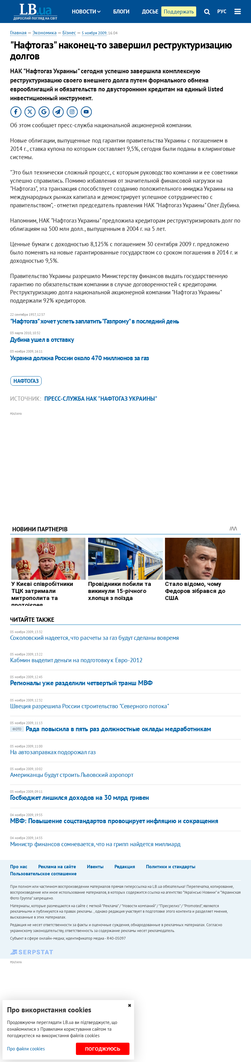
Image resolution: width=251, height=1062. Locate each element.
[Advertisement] (125, 460)
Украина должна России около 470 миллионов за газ (79, 358)
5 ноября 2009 (94, 33)
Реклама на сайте (57, 866)
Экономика (44, 32)
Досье (150, 11)
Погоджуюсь (102, 1049)
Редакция (124, 866)
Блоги (121, 11)
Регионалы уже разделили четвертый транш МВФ (81, 682)
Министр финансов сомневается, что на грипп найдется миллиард (95, 844)
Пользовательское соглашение (43, 873)
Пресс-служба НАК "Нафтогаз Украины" (100, 398)
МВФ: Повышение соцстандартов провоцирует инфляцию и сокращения (114, 820)
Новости (84, 11)
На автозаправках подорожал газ (53, 752)
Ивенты (95, 866)
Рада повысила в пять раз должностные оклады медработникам (112, 728)
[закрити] (129, 1005)
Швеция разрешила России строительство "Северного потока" (89, 706)
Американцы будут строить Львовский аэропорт (71, 775)
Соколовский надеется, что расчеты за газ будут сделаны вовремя (94, 638)
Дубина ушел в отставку (42, 339)
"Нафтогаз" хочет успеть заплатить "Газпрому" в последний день (94, 321)
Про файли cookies (26, 1049)
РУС (222, 11)
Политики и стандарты (170, 866)
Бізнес (69, 32)
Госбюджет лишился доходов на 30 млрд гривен (79, 797)
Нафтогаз (26, 380)
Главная (18, 32)
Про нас (18, 866)
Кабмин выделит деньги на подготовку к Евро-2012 (76, 660)
